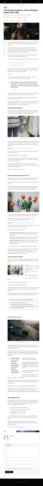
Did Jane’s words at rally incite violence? (17, 63)
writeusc (8, 17)
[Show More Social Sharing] (29, 20)
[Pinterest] (5, 52)
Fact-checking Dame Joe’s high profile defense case (22, 148)
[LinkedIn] (5, 49)
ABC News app (16, 385)
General (5, 7)
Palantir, (30, 271)
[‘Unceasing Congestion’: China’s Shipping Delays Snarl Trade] (21, 31)
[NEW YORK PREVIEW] (21, 2)
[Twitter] (5, 47)
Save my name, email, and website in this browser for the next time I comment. (19, 468)
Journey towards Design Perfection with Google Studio (23, 222)
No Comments (20, 17)
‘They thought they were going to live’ (17, 65)
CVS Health (31, 265)
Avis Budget (33, 266)
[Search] (38, 2)
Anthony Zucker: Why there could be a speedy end (19, 62)
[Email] (5, 54)
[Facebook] (5, 45)
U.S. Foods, (33, 268)
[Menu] (4, 2)
